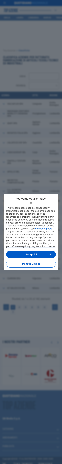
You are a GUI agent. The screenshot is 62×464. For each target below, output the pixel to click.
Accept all (31, 254)
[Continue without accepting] (31, 203)
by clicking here (43, 228)
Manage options (31, 263)
